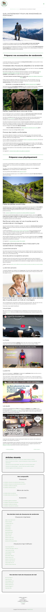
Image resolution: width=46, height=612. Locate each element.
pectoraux (9, 312)
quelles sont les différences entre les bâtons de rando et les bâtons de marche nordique (27, 264)
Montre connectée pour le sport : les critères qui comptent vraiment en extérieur (20, 459)
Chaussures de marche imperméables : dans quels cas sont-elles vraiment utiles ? (20, 464)
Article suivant (37, 449)
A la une (4, 17)
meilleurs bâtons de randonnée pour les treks (29, 127)
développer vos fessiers (16, 409)
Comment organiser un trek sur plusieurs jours (14, 468)
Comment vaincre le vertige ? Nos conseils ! (17, 241)
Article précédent (9, 449)
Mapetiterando (30, 609)
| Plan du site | (23, 602)
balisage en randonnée (7, 444)
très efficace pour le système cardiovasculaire (20, 230)
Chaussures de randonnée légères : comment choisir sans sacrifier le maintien (20, 466)
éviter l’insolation (11, 118)
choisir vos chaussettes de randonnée (31, 139)
